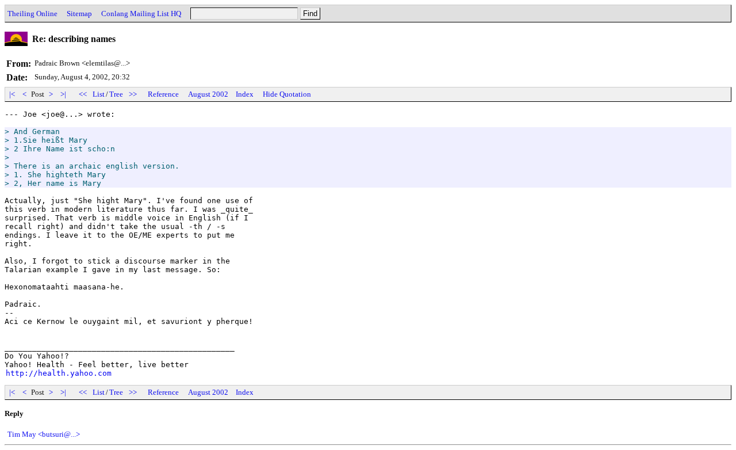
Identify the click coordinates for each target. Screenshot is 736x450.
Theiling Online (32, 13)
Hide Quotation (287, 94)
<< (83, 94)
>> (133, 94)
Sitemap (79, 13)
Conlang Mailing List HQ (141, 13)
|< (12, 94)
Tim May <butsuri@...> (43, 434)
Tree (116, 94)
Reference (163, 94)
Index (245, 94)
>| (63, 94)
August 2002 (208, 94)
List (99, 94)
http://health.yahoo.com (59, 373)
